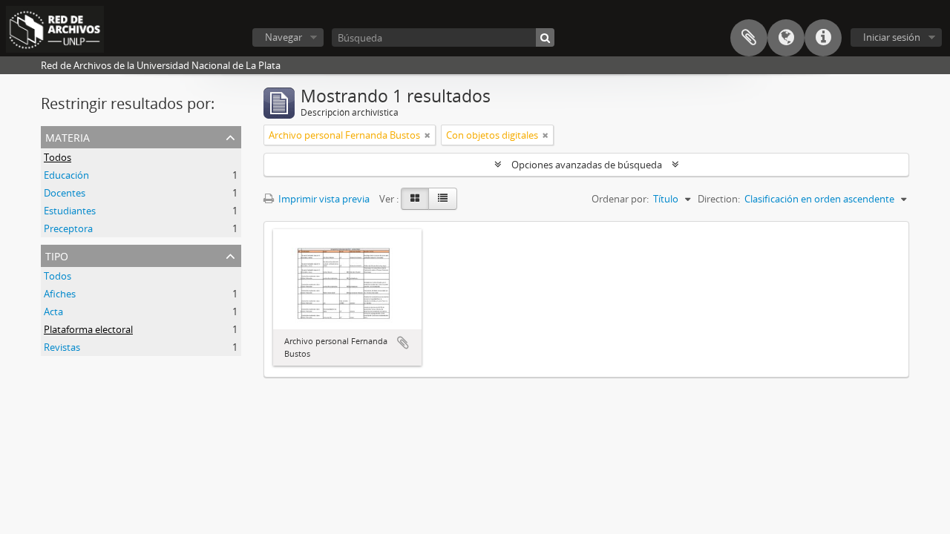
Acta (53, 311)
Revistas (62, 347)
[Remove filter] (427, 135)
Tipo (56, 255)
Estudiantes (70, 210)
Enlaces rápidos (823, 37)
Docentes (64, 193)
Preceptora (68, 228)
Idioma (786, 37)
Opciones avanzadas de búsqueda (586, 164)
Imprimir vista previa (323, 198)
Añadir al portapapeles (403, 342)
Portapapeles (748, 37)
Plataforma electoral (88, 329)
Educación (66, 175)
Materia (67, 136)
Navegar (283, 37)
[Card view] (415, 199)
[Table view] (442, 199)
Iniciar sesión (891, 37)
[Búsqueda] (545, 37)
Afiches (60, 293)
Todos (57, 157)
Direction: (719, 198)
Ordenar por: (620, 198)
